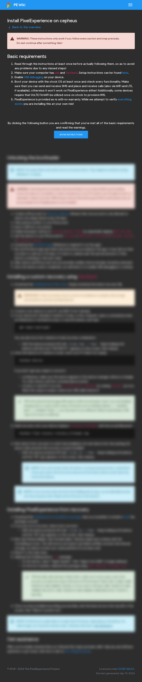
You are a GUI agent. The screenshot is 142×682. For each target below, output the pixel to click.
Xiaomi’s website (58, 213)
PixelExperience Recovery (50, 284)
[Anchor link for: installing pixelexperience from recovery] (91, 509)
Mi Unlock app (43, 244)
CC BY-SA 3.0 (126, 669)
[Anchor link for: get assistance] (40, 638)
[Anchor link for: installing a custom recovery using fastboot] (99, 276)
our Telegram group (78, 651)
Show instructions (71, 134)
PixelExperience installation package (58, 517)
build (127, 517)
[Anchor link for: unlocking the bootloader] (61, 157)
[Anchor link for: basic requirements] (48, 56)
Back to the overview (24, 27)
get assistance (103, 625)
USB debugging (33, 77)
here (125, 72)
